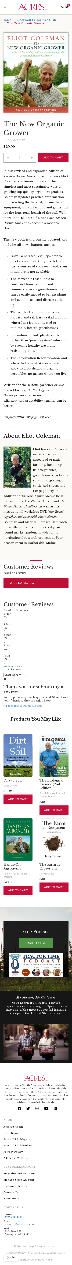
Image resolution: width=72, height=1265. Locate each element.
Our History (11, 1133)
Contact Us (10, 1192)
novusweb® (45, 1259)
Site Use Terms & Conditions (46, 1252)
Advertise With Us (15, 1158)
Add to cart (18, 799)
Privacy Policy (13, 1151)
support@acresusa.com (20, 1224)
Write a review (22, 583)
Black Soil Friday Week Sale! (37, 20)
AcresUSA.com (13, 1126)
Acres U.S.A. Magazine (18, 1139)
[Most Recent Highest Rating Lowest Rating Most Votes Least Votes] (15, 675)
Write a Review (13, 666)
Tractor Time (36, 943)
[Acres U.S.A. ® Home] (33, 7)
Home (7, 20)
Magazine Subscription (19, 1173)
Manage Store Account (18, 1179)
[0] (66, 7)
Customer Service (15, 1186)
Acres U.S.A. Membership (20, 1145)
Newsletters (11, 1198)
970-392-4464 (14, 1216)
